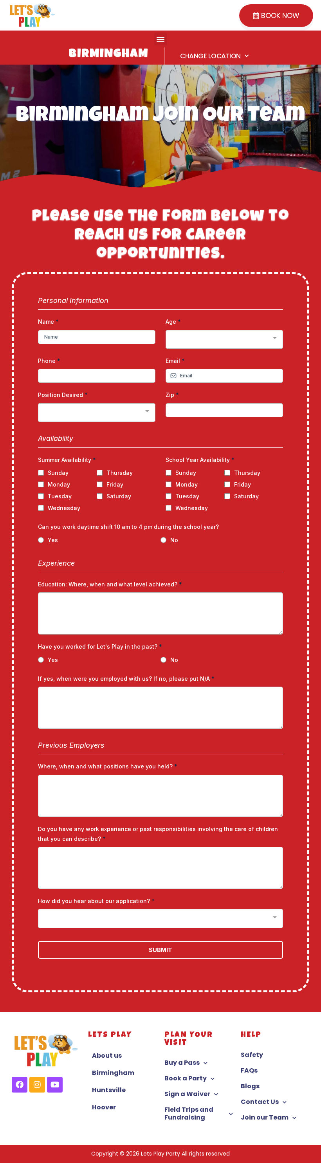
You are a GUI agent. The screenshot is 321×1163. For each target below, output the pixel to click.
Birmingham (113, 1072)
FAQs (249, 1070)
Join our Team (265, 1117)
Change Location (210, 56)
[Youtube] (55, 1085)
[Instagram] (37, 1085)
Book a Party (185, 1078)
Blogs (250, 1086)
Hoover (104, 1107)
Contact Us (260, 1101)
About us (107, 1055)
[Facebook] (19, 1085)
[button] (160, 38)
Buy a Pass (182, 1062)
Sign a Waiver (187, 1093)
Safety (252, 1054)
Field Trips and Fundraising (188, 1113)
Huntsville (109, 1089)
